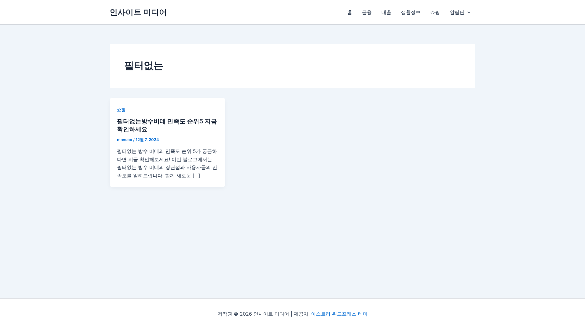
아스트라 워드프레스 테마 (339, 314)
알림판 (457, 12)
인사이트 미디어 (138, 12)
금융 (367, 12)
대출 (386, 12)
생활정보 (410, 12)
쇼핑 (435, 12)
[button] (467, 12)
